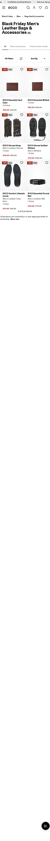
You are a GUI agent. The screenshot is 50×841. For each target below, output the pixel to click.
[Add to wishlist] (21, 69)
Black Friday (7, 16)
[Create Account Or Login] (34, 7)
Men (19, 16)
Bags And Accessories (34, 16)
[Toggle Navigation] (4, 7)
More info (15, 219)
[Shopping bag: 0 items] (46, 7)
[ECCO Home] (13, 7)
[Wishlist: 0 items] (40, 7)
